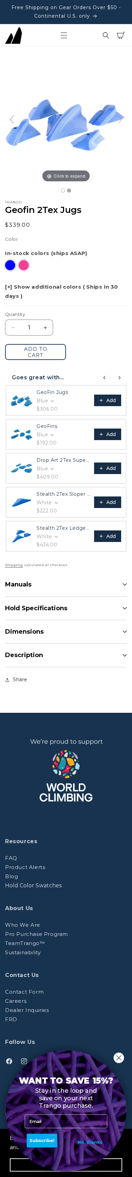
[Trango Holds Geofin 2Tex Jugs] (63, 190)
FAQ (11, 858)
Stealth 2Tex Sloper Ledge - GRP (63, 494)
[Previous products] (104, 377)
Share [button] (20, 679)
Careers (15, 1001)
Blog (11, 876)
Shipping (14, 565)
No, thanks (90, 1142)
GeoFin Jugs (52, 392)
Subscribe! (41, 1140)
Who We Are (22, 925)
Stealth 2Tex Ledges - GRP (63, 528)
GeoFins (47, 426)
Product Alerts (25, 867)
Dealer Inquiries (27, 1010)
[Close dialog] (119, 1058)
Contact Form (24, 992)
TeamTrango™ (25, 943)
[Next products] (119, 377)
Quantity (15, 314)
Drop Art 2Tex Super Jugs (63, 460)
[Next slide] (120, 119)
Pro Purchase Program (36, 934)
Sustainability (23, 952)
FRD (11, 1019)
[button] (64, 35)
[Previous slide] (12, 119)
